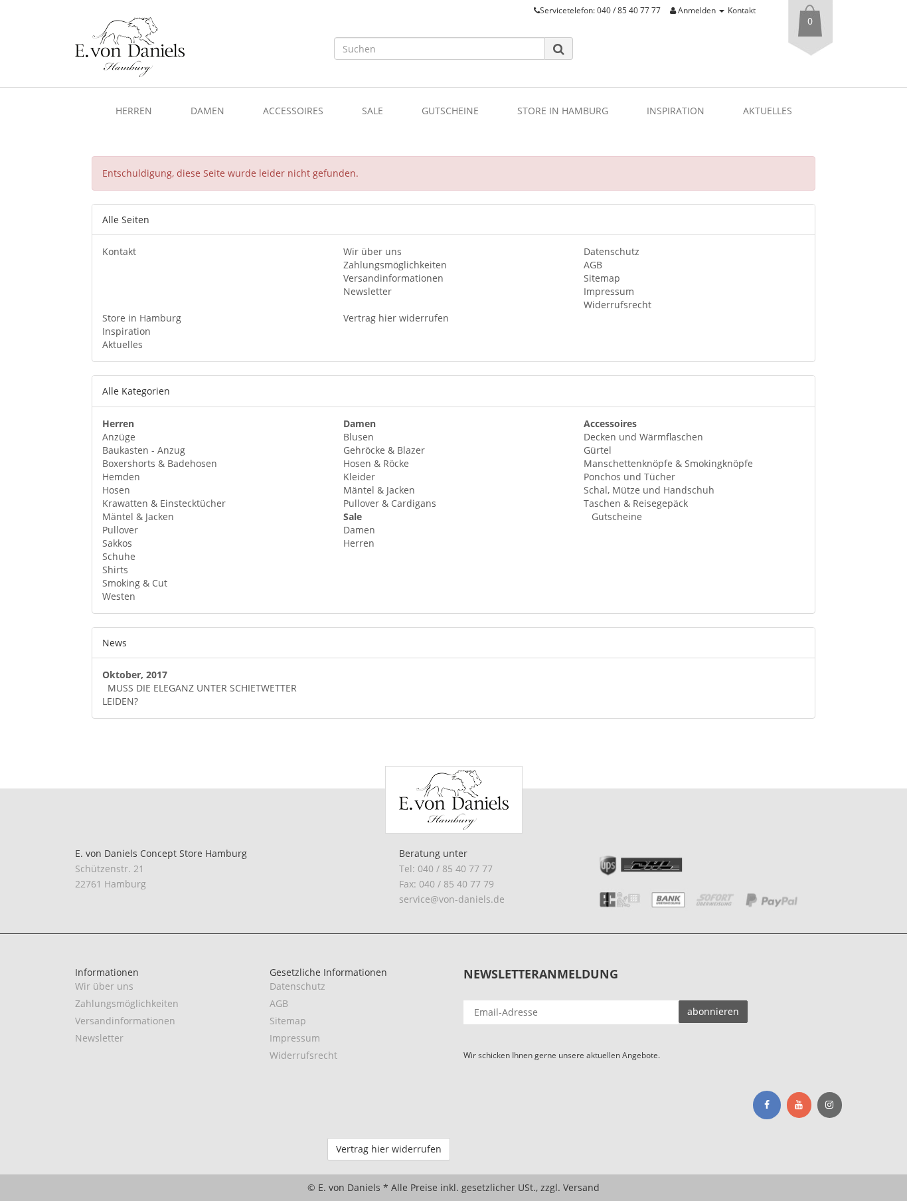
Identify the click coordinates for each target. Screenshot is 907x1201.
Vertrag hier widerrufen (396, 318)
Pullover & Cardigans (389, 503)
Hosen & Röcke (376, 463)
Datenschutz (611, 251)
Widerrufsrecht (617, 304)
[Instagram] (829, 1105)
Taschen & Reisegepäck (636, 503)
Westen (118, 596)
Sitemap (602, 278)
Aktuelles (767, 110)
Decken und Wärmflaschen (643, 436)
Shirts (115, 569)
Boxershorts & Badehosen (159, 463)
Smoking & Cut (134, 583)
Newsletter (367, 291)
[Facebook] (767, 1105)
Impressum (609, 291)
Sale (372, 110)
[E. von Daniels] (194, 47)
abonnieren (713, 1011)
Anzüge (118, 436)
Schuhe (118, 556)
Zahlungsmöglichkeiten (395, 264)
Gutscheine (450, 110)
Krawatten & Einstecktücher (164, 503)
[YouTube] (799, 1105)
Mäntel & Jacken (138, 516)
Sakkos (117, 543)
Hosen (116, 490)
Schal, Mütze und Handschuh (649, 490)
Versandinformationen (393, 278)
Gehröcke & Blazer (384, 450)
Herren (134, 110)
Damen (207, 110)
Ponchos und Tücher (629, 476)
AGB (593, 264)
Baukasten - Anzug (143, 450)
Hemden (121, 476)
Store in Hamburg (562, 110)
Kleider (359, 476)
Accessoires (293, 110)
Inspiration (675, 110)
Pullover (120, 529)
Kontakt (742, 10)
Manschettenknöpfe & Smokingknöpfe (668, 463)
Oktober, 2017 (134, 674)
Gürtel (598, 450)
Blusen (358, 436)
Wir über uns (372, 251)
